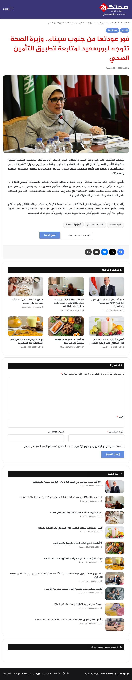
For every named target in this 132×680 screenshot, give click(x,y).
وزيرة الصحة (72, 224)
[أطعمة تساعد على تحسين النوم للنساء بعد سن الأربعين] (114, 593)
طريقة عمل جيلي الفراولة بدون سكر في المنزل (78, 604)
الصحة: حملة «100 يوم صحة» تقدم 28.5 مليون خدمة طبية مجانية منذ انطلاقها (69, 303)
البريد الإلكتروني (115, 431)
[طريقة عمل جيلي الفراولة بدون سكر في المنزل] (114, 609)
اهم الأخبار (112, 30)
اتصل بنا (7, 674)
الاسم (120, 417)
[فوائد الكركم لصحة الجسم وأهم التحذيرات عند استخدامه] (25, 326)
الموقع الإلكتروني (56, 431)
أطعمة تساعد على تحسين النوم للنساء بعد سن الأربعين (73, 589)
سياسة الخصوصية (22, 674)
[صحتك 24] (113, 9)
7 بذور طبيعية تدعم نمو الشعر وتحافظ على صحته (27, 301)
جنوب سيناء (94, 224)
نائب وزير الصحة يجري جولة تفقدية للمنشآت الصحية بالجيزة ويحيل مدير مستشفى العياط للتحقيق (56, 575)
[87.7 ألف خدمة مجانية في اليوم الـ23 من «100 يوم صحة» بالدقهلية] (106, 286)
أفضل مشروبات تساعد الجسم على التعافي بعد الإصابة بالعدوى (107, 341)
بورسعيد (115, 224)
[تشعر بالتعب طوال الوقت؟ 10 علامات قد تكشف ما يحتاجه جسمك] (114, 624)
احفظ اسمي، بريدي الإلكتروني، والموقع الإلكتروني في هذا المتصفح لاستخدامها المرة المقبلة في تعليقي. (72, 446)
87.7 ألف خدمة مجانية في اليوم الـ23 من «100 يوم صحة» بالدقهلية (107, 303)
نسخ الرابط (50, 235)
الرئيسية (124, 22)
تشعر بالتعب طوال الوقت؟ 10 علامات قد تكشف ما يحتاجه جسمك (69, 620)
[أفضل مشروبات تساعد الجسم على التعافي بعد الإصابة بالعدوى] (106, 326)
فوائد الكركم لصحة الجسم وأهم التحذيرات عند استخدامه (26, 341)
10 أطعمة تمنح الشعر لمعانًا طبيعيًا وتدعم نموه (69, 341)
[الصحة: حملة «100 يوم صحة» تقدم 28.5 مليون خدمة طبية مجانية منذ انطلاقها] (66, 286)
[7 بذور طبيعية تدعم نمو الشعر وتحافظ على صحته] (25, 286)
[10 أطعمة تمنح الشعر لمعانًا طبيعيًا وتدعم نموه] (66, 326)
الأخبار (117, 22)
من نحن (36, 674)
